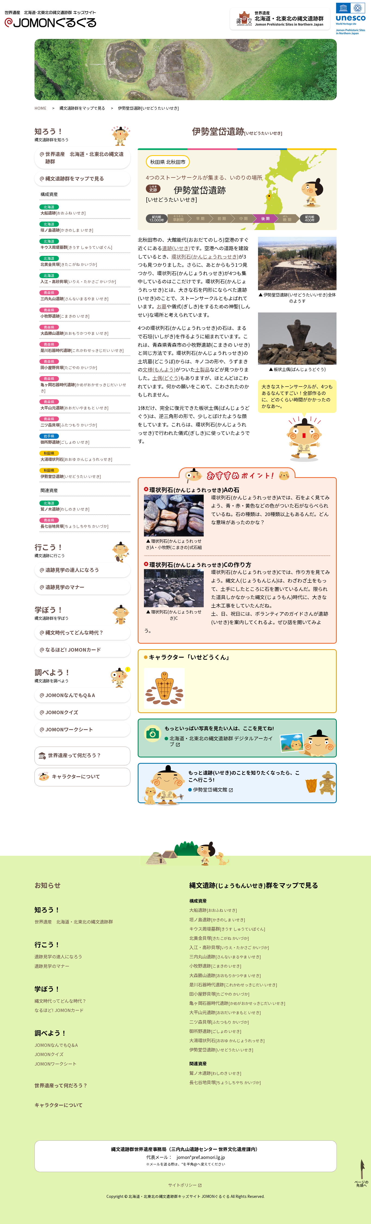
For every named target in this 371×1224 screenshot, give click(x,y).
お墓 (161, 306)
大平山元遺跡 (74, 407)
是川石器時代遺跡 (82, 350)
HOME (40, 108)
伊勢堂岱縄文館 (210, 789)
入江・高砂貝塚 (78, 281)
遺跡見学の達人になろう (72, 569)
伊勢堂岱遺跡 (70, 476)
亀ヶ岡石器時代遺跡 (83, 387)
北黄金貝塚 (68, 264)
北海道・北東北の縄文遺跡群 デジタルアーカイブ (221, 741)
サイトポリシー (182, 1185)
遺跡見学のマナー (64, 586)
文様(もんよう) (159, 369)
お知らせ (47, 885)
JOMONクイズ (61, 712)
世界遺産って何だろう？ (74, 755)
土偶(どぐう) (166, 377)
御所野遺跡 (64, 442)
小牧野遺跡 (64, 316)
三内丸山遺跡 (74, 298)
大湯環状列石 (76, 459)
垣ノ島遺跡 (66, 230)
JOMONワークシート (69, 729)
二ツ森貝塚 (68, 425)
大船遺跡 (63, 213)
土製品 (202, 369)
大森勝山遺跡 (74, 333)
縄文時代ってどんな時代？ (74, 632)
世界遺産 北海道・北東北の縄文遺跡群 (84, 157)
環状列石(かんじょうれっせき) (204, 256)
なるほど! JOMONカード (73, 649)
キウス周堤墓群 (76, 247)
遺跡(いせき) (176, 247)
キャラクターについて (76, 776)
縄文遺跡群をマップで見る (74, 178)
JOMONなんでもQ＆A (70, 694)
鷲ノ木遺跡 (64, 509)
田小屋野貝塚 (68, 367)
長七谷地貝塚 (74, 526)
